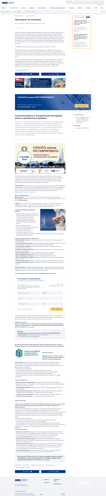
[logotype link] (8, 3)
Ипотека (23, 7)
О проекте (46, 482)
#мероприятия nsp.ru (50, 465)
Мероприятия (57, 483)
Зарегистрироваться (82, 105)
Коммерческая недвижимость (57, 7)
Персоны (80, 7)
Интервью (88, 7)
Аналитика (32, 7)
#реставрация (26, 465)
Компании (71, 7)
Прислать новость (30, 11)
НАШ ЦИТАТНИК (68, 1)
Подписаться (18, 11)
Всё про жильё (42, 7)
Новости (3, 7)
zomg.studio (63, 494)
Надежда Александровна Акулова (35, 267)
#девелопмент (18, 465)
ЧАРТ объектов (13, 7)
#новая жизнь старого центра (21, 70)
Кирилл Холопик (100, 4)
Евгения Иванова (19, 15)
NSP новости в (26, 74)
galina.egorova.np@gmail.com (82, 128)
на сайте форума (29, 327)
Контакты (46, 479)
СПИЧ (95, 7)
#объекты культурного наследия (22, 467)
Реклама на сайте (57, 480)
